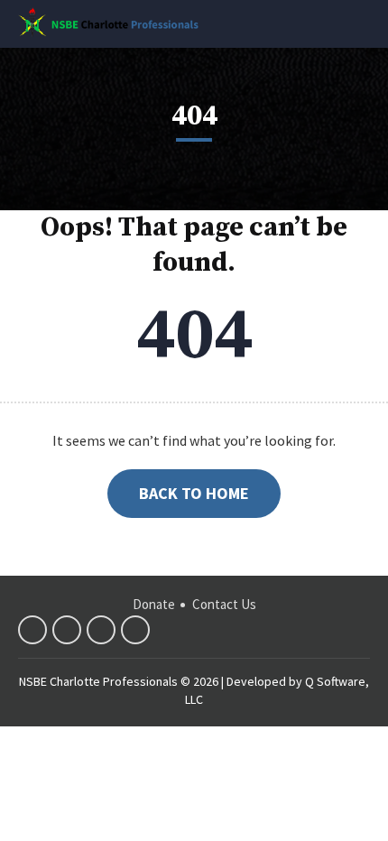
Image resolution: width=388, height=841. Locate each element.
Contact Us (224, 604)
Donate (154, 604)
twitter (66, 629)
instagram (135, 629)
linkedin (101, 629)
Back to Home (194, 493)
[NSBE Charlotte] (108, 22)
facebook (32, 629)
